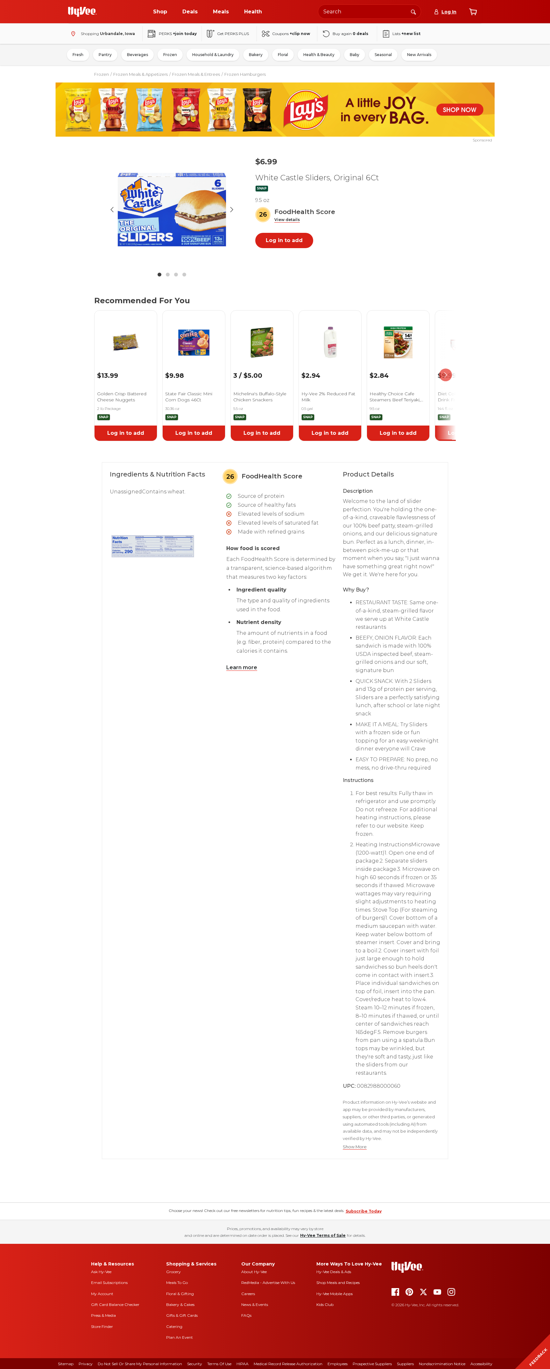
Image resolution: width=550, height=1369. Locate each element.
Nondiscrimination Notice (442, 1363)
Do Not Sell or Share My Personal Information (140, 1363)
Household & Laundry (213, 54)
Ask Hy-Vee (101, 1271)
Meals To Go (177, 1282)
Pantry (105, 54)
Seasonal (383, 54)
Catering (174, 1326)
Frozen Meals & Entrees (196, 74)
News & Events (254, 1304)
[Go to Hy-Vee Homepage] (82, 12)
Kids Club (325, 1304)
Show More (355, 1146)
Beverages (137, 54)
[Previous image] (112, 209)
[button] (287, 220)
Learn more (241, 667)
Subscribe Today (364, 1211)
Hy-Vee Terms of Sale (323, 1235)
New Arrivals (419, 54)
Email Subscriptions (109, 1282)
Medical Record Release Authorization (288, 1363)
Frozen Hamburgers (245, 74)
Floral (283, 54)
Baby (354, 54)
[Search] (413, 11)
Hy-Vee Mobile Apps (334, 1293)
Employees (338, 1363)
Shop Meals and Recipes (338, 1282)
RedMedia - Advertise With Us (268, 1282)
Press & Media (103, 1315)
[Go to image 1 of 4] (159, 274)
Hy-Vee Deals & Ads (333, 1271)
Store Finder (102, 1326)
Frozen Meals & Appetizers (140, 74)
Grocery (173, 1271)
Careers (248, 1293)
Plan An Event (179, 1337)
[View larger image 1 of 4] (172, 210)
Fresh (78, 54)
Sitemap (66, 1363)
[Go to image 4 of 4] (184, 274)
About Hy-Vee (254, 1271)
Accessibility (481, 1363)
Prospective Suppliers (372, 1363)
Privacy (86, 1363)
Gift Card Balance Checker (115, 1304)
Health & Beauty (319, 54)
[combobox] (369, 11)
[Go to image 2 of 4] (168, 274)
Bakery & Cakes (180, 1304)
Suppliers (405, 1363)
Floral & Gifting (180, 1293)
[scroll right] (445, 375)
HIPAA (242, 1363)
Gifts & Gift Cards (182, 1315)
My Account (102, 1293)
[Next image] (232, 209)
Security (194, 1363)
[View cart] (473, 11)
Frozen (170, 54)
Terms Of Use (219, 1363)
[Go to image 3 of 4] (176, 274)
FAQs (246, 1315)
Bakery (256, 54)
